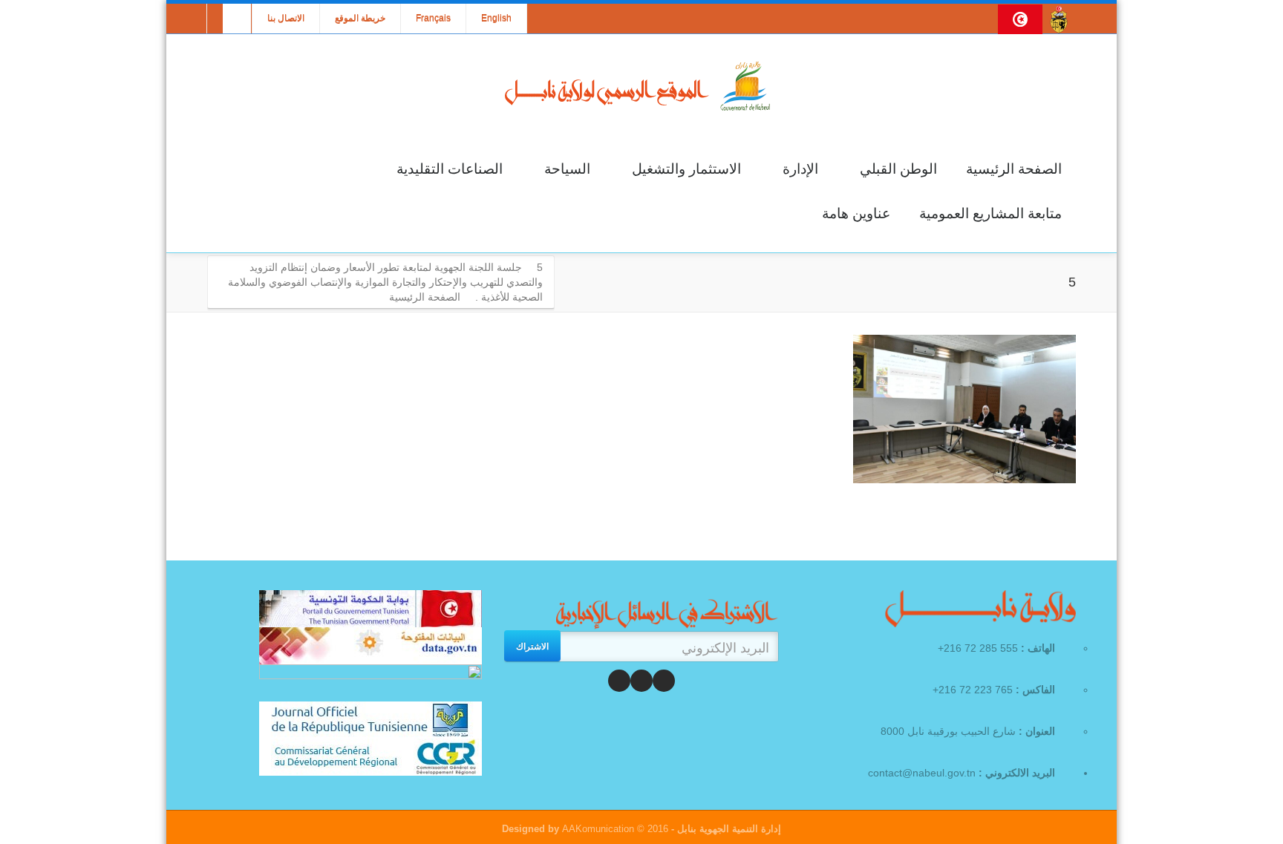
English (496, 18)
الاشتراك (532, 645)
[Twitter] (641, 681)
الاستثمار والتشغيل (686, 169)
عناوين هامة (856, 213)
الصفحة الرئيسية (1014, 169)
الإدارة (800, 169)
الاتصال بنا (285, 18)
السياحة (567, 169)
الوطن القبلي (898, 169)
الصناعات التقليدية (449, 169)
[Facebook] (664, 681)
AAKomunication (598, 828)
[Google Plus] (619, 681)
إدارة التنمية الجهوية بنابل (727, 828)
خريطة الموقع (360, 18)
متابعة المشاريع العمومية (990, 213)
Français (433, 18)
